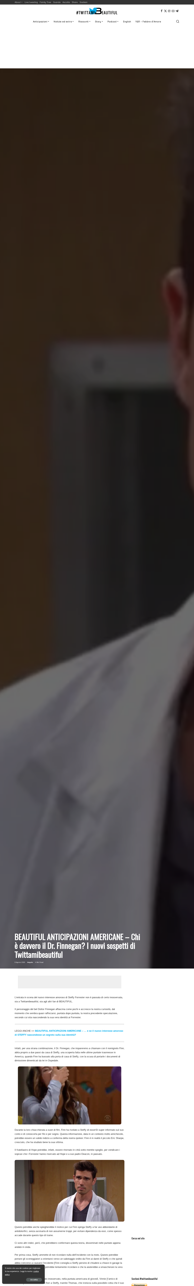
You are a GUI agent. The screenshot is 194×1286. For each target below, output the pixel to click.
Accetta (34, 1280)
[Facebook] (161, 10)
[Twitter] (165, 10)
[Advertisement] (97, 47)
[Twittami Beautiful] (97, 11)
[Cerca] (177, 21)
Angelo (30, 962)
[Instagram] (169, 10)
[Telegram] (177, 10)
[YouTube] (173, 10)
